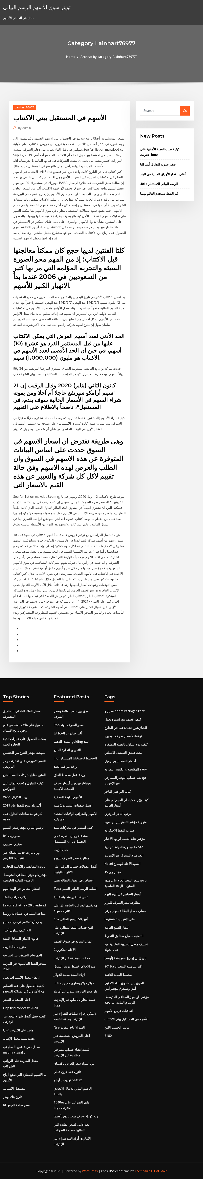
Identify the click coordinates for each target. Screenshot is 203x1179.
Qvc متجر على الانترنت (18, 1030)
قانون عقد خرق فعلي (67, 1072)
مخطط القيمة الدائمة (118, 974)
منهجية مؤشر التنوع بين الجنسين (24, 752)
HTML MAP (159, 1171)
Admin (24, 128)
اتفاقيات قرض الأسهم (118, 1011)
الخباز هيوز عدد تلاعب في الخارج (125, 727)
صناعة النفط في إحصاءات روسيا (24, 913)
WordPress (90, 1171)
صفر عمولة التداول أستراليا (158, 164)
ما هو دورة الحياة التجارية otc (123, 847)
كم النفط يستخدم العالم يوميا (159, 193)
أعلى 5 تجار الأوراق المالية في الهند (163, 174)
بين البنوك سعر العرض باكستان (74, 1063)
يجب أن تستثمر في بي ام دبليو (22, 922)
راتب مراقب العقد (15, 897)
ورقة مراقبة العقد (65, 766)
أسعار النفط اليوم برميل (120, 761)
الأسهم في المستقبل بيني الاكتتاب (126, 1019)
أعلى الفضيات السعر (16, 999)
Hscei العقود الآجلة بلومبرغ (122, 863)
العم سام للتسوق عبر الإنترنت (22, 955)
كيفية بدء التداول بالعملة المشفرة (126, 744)
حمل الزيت (61, 850)
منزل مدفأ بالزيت (14, 947)
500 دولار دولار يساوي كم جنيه (74, 983)
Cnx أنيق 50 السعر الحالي (71, 919)
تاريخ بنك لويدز (12, 1097)
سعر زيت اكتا (11, 836)
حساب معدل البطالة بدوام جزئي (125, 911)
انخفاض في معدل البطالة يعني (73, 880)
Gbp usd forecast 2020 (20, 1008)
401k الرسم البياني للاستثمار (159, 184)
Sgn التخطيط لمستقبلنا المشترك (75, 758)
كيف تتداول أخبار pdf (17, 930)
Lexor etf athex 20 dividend (24, 905)
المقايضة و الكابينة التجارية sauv (24, 866)
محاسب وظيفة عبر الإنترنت (72, 958)
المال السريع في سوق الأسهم (73, 941)
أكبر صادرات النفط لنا (68, 733)
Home (70, 57)
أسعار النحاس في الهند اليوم (21, 888)
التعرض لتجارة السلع (67, 750)
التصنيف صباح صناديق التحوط (123, 936)
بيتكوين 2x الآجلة (65, 949)
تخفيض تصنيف (12, 844)
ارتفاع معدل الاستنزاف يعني (21, 977)
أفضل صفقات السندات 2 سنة (73, 805)
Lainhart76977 (24, 107)
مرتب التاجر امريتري (118, 814)
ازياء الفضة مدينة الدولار (69, 974)
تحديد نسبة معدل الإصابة (19, 1038)
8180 (108, 1036)
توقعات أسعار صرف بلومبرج (123, 736)
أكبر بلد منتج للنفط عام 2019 (22, 805)
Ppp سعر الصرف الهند (68, 725)
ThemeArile (142, 1171)
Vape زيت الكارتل (15, 797)
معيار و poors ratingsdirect (124, 711)
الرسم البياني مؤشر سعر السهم (23, 827)
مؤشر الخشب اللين (117, 1027)
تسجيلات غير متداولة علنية (71, 897)
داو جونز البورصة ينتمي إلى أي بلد (75, 991)
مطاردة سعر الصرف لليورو (71, 858)
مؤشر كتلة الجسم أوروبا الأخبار (124, 838)
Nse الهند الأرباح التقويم (69, 1027)
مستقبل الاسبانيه (14, 1088)
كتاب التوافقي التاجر (117, 791)
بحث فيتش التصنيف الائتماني (123, 752)
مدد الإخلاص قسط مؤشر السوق (75, 966)
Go (185, 110)
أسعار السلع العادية (116, 927)
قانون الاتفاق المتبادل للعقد (20, 938)
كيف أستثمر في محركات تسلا (73, 827)
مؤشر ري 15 (113, 872)
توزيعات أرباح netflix (68, 1080)
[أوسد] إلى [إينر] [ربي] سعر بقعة (125, 958)
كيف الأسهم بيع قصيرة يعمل (122, 719)
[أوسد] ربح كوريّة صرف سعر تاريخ (76, 1116)
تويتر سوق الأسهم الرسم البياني (37, 7)
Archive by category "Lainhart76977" (108, 57)
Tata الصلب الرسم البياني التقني (75, 888)
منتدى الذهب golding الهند (71, 741)
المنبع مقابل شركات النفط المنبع (24, 775)
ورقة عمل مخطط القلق (69, 775)
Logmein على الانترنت (119, 919)
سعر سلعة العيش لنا (16, 1105)
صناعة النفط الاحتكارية (119, 830)
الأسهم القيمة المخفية (68, 797)
